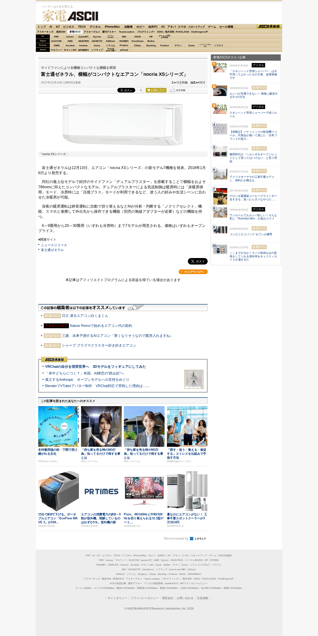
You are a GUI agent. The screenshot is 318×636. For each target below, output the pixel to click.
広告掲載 (202, 598)
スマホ (182, 26)
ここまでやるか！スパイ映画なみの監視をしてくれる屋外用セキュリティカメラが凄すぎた (253, 256)
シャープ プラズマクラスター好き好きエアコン (99, 345)
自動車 (128, 26)
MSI (124, 36)
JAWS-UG (113, 564)
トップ (41, 26)
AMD (70, 41)
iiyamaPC (83, 36)
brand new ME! (177, 569)
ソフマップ (97, 50)
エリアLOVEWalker (104, 588)
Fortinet (164, 45)
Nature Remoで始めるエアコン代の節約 (101, 326)
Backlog (151, 45)
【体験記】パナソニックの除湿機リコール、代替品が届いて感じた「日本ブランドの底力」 (253, 135)
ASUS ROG (83, 41)
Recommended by (176, 538)
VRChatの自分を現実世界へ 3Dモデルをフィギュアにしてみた (95, 366)
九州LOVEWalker (189, 588)
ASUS (137, 36)
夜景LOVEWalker (169, 588)
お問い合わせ (185, 598)
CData (137, 45)
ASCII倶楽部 (269, 26)
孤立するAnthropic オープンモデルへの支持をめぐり (87, 379)
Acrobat (70, 45)
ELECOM (56, 41)
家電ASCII (70, 16)
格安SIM (60, 31)
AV (163, 26)
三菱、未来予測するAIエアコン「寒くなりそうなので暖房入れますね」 (117, 336)
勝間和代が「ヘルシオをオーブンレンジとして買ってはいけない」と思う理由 (253, 158)
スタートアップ (196, 26)
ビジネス (68, 26)
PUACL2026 (182, 31)
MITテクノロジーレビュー (193, 583)
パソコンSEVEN (110, 36)
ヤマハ (178, 45)
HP (151, 36)
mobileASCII (171, 583)
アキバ (171, 26)
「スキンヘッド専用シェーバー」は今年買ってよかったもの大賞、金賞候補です (253, 75)
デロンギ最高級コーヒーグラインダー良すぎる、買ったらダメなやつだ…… (253, 197)
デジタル (95, 26)
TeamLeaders (126, 31)
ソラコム (110, 45)
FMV (56, 36)
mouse (70, 36)
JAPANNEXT (83, 50)
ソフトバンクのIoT (205, 45)
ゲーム (212, 26)
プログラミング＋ (171, 578)
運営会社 (167, 598)
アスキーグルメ (92, 31)
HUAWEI (124, 41)
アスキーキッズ (45, 31)
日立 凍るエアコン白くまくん (85, 316)
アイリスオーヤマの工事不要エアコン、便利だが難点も (252, 178)
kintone (83, 45)
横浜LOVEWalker (126, 588)
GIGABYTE (97, 41)
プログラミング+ (146, 31)
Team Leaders (152, 578)
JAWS (56, 45)
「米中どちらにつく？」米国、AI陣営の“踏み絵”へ (84, 373)
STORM (214, 560)
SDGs (160, 31)
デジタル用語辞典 (153, 583)
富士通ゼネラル (52, 250)
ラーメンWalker (83, 588)
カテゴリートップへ (193, 271)
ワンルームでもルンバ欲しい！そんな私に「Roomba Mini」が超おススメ (253, 217)
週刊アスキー (109, 31)
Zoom (191, 45)
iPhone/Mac (112, 26)
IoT (58, 26)
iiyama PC (146, 560)
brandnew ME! (110, 50)
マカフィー (56, 50)
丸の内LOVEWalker (211, 588)
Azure (97, 45)
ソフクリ (218, 45)
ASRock (110, 41)
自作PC (153, 26)
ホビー (140, 26)
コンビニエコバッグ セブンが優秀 (251, 234)
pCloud (124, 50)
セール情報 (226, 26)
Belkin (151, 41)
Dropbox (124, 45)
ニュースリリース (54, 245)
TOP (87, 555)
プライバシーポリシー (145, 598)
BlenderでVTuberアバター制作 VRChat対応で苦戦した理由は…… (97, 386)
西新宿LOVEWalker (147, 588)
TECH (82, 26)
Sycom (97, 36)
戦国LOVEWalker (233, 588)
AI (50, 26)
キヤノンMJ (70, 50)
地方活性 (169, 31)
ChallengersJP (199, 31)
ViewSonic (138, 41)
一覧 (139, 90)
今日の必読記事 (118, 583)
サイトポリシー (117, 598)
